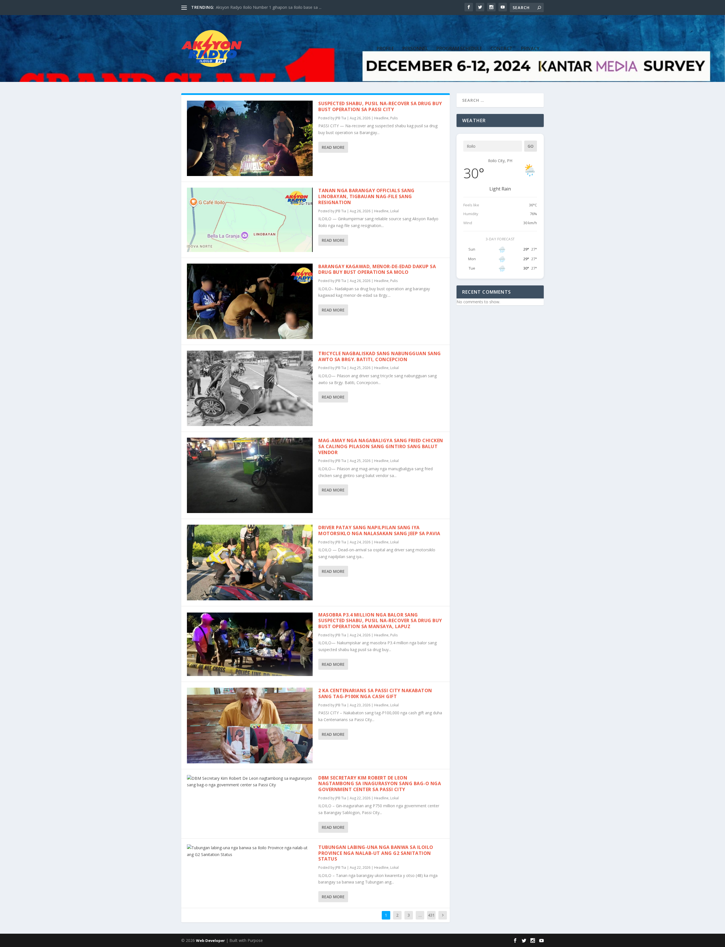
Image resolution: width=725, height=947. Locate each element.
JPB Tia (340, 118)
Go (531, 146)
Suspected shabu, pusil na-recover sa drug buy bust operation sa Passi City (380, 106)
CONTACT (502, 49)
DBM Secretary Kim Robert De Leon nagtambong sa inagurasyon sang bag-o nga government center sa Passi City (379, 784)
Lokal (394, 211)
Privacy (530, 49)
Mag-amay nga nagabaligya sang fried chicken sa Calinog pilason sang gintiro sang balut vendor (380, 446)
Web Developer (210, 940)
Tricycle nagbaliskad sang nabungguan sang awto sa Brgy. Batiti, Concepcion (379, 356)
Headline (381, 118)
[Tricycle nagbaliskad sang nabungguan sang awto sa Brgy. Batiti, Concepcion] (250, 388)
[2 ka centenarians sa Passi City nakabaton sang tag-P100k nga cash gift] (250, 725)
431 (431, 915)
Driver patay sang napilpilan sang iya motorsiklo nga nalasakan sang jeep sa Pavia (379, 530)
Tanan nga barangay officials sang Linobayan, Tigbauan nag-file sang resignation (366, 196)
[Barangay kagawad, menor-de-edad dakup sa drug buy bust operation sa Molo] (250, 301)
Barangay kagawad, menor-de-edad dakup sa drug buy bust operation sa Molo (377, 269)
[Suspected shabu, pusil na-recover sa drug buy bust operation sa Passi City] (250, 138)
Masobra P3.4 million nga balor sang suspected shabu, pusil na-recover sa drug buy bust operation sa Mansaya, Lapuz (380, 621)
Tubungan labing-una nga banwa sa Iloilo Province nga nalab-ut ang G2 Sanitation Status (375, 853)
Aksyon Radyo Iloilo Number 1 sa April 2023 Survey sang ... (269, 7)
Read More (333, 147)
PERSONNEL (415, 49)
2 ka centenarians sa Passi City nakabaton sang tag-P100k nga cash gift (375, 693)
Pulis (394, 118)
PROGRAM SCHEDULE (459, 49)
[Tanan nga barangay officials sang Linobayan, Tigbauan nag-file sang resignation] (250, 220)
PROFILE (385, 49)
